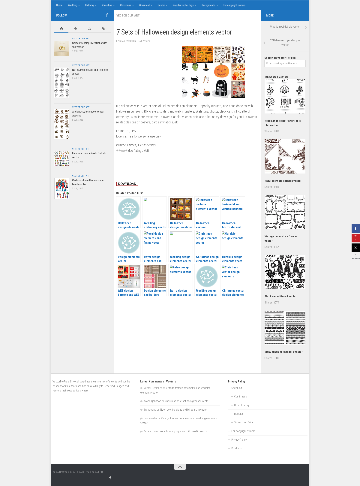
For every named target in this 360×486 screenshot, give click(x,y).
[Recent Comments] (89, 29)
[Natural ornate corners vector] (285, 157)
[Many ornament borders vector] (285, 328)
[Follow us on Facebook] (107, 15)
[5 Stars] (126, 150)
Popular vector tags (183, 5)
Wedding (72, 5)
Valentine (107, 5)
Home (59, 5)
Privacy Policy (239, 439)
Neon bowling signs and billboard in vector (184, 409)
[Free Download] (127, 185)
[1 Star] (117, 150)
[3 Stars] (122, 150)
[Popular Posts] (75, 29)
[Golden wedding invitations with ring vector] (61, 48)
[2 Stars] (119, 150)
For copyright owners (234, 5)
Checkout (236, 388)
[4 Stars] (124, 150)
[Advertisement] (184, 24)
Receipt (238, 413)
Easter (161, 5)
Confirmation (241, 396)
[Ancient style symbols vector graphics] (61, 124)
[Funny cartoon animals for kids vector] (61, 158)
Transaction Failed (244, 422)
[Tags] (104, 29)
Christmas (125, 5)
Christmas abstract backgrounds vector (187, 401)
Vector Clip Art (128, 15)
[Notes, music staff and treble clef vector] (61, 82)
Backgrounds (208, 5)
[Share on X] (356, 247)
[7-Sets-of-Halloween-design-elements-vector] (213, 97)
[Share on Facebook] (356, 228)
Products (236, 448)
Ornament (144, 5)
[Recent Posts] (61, 29)
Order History (241, 405)
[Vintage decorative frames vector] (285, 213)
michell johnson (152, 401)
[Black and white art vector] (285, 273)
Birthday (89, 5)
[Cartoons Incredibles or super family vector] (61, 188)
